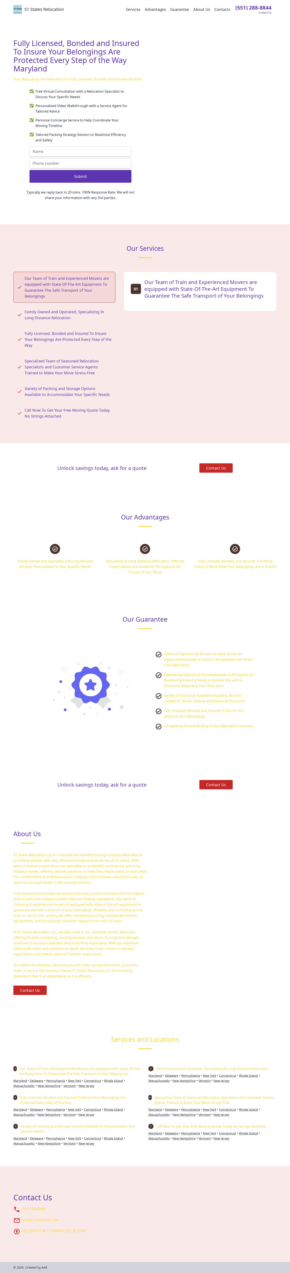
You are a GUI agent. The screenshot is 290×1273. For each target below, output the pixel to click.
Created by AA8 (36, 1267)
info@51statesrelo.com (40, 1219)
